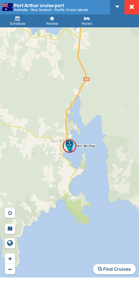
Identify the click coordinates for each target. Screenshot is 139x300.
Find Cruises (116, 269)
